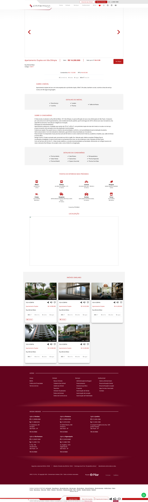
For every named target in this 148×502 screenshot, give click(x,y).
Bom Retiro (59, 490)
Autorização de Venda (82, 391)
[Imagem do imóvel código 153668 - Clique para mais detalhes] (41, 291)
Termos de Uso (34, 386)
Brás (74, 490)
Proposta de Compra (101, 499)
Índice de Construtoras (60, 396)
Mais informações (87, 499)
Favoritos (56, 388)
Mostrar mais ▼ (74, 491)
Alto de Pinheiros (89, 488)
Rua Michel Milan (30, 65)
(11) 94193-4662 (66, 439)
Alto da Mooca (80, 488)
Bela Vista (43, 490)
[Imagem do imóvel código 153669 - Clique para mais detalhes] (41, 333)
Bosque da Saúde (67, 490)
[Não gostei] (51, 302)
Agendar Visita (73, 499)
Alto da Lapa (72, 488)
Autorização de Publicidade (84, 396)
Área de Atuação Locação (106, 386)
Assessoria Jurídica (81, 386)
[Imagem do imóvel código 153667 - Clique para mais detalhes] (74, 291)
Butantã (94, 490)
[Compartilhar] (48, 302)
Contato (101, 391)
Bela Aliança (37, 490)
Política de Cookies (88, 501)
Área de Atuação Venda (106, 383)
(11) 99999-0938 (35, 419)
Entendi (116, 501)
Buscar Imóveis (101, 2)
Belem (48, 490)
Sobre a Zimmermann (105, 381)
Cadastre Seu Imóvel (60, 383)
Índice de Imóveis (59, 393)
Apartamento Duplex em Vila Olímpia (41, 60)
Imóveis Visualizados (60, 391)
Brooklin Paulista (86, 490)
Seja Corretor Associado (106, 388)
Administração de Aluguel (83, 381)
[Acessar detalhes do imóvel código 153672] (74, 359)
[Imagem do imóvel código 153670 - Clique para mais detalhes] (107, 291)
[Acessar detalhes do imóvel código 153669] (41, 359)
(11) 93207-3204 (35, 439)
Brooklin (79, 490)
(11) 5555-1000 (96, 419)
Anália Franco (107, 488)
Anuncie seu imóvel (87, 2)
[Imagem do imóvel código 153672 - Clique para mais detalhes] (74, 333)
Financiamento (80, 383)
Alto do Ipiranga (99, 488)
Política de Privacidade (36, 383)
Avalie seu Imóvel (59, 386)
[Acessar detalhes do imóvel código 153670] (107, 318)
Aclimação (48, 488)
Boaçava (53, 490)
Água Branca (55, 488)
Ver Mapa (118, 61)
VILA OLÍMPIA (30, 302)
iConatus (76, 207)
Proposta (79, 388)
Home (61, 5)
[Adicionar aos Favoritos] (55, 302)
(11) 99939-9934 (66, 419)
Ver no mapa (33, 431)
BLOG (94, 5)
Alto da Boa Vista (64, 488)
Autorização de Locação (83, 393)
